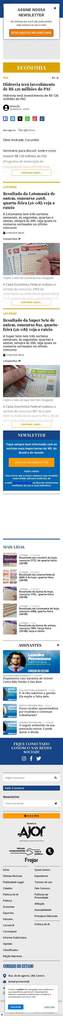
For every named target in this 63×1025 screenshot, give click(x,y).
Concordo (16, 1006)
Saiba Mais (49, 1007)
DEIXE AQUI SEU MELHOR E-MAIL (31, 32)
